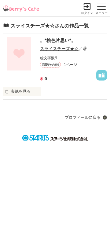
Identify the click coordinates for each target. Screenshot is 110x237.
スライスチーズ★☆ (59, 48)
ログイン (87, 13)
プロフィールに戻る (83, 117)
